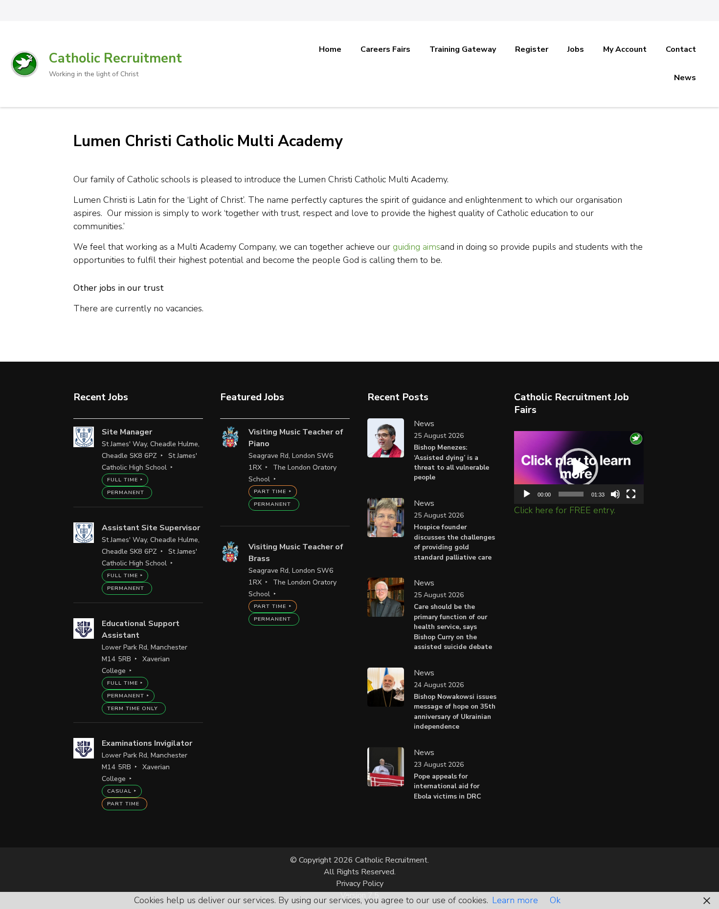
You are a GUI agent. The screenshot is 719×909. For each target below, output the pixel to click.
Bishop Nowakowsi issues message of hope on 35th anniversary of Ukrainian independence (455, 711)
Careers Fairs (385, 49)
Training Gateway (462, 49)
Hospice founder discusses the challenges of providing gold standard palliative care (454, 542)
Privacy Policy (359, 883)
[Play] (527, 494)
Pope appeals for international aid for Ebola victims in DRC (447, 786)
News (685, 77)
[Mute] (615, 494)
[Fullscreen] (631, 494)
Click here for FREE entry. (564, 510)
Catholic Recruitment (115, 58)
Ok (555, 900)
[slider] (571, 494)
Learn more (515, 900)
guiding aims (416, 247)
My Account (625, 49)
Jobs (575, 49)
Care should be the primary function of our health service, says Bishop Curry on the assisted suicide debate (453, 626)
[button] (578, 467)
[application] (579, 467)
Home (330, 49)
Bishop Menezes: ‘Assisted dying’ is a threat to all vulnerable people (451, 462)
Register (531, 49)
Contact (681, 49)
